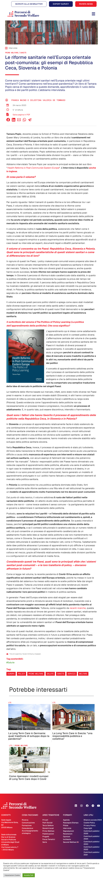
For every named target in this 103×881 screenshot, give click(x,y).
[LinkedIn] (13, 121)
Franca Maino (18, 100)
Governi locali (48, 828)
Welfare (83, 673)
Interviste (67, 828)
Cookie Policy (89, 823)
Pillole (65, 825)
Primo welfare (36, 673)
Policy (21, 673)
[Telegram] (92, 805)
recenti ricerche (78, 608)
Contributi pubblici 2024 (91, 837)
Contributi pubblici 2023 (91, 842)
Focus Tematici (48, 839)
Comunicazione (28, 823)
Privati (45, 820)
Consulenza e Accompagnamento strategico (30, 830)
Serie (44, 842)
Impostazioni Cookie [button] (12, 875)
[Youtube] (98, 805)
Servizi (72, 673)
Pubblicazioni (48, 834)
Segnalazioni (68, 831)
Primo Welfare (11, 53)
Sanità (60, 673)
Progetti (45, 836)
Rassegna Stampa (70, 823)
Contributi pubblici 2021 (91, 853)
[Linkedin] (75, 805)
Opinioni (66, 836)
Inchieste (67, 839)
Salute (50, 673)
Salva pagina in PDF (21, 114)
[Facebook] (8, 121)
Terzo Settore (48, 825)
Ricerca (25, 820)
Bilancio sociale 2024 (93, 820)
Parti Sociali (47, 823)
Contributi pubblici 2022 (91, 848)
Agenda (66, 820)
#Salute (10, 662)
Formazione (27, 825)
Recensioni (67, 834)
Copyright (88, 828)
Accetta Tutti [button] (28, 875)
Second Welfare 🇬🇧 (71, 842)
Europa (11, 673)
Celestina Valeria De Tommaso (47, 100)
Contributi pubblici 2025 (91, 832)
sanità (23, 53)
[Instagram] (81, 805)
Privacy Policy (90, 825)
